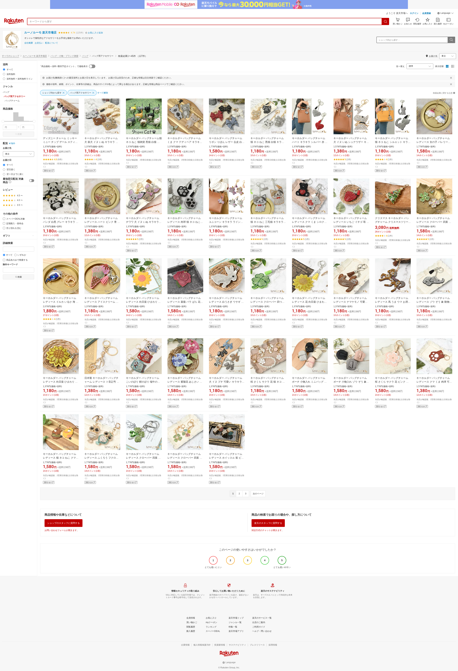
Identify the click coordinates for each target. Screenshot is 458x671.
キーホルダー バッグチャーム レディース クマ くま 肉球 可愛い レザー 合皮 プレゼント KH (434, 382)
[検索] (385, 21)
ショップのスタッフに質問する (63, 523)
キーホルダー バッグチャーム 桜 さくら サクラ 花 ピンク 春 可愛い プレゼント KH (392, 382)
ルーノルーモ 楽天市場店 (40, 32)
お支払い (39, 43)
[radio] (4, 69)
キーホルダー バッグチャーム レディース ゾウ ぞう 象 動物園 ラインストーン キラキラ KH (434, 302)
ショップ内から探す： (389, 40)
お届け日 (7, 160)
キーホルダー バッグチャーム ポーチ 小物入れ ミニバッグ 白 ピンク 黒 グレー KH (309, 382)
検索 (20, 134)
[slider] (3, 121)
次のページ (258, 493)
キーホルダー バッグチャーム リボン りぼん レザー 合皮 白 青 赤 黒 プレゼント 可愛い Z (225, 142)
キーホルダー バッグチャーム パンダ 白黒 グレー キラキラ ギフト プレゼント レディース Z (60, 222)
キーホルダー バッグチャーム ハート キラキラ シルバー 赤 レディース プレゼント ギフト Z (309, 142)
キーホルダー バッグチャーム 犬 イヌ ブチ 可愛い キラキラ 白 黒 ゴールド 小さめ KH (225, 382)
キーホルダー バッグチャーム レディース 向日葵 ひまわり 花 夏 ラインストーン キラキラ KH (61, 382)
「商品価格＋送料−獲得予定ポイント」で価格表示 (63, 66)
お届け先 (7, 148)
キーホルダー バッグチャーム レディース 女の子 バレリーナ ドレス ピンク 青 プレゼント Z (433, 142)
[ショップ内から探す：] (451, 40)
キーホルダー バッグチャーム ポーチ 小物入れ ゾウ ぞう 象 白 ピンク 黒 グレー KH (350, 382)
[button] (445, 13)
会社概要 (28, 43)
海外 (13, 143)
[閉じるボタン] (451, 78)
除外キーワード (10, 264)
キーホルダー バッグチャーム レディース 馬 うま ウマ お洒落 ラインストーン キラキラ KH (392, 302)
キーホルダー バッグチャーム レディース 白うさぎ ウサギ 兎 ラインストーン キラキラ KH (226, 302)
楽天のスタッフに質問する (268, 523)
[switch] (31, 180)
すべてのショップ (10, 56)
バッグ (85, 56)
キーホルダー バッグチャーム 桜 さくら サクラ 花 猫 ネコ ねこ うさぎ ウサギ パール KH (267, 382)
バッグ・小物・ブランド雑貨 (64, 56)
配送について (51, 43)
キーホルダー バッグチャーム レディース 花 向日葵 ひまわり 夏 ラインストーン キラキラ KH (310, 302)
